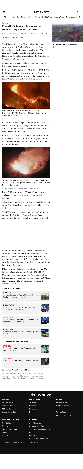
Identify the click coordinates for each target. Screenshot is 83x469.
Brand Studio (7, 432)
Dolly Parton (21, 17)
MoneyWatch (59, 17)
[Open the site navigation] (16, 12)
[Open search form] (78, 12)
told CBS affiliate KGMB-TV (36, 70)
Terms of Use (61, 412)
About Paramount (35, 423)
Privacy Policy (61, 403)
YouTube (32, 403)
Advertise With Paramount (39, 426)
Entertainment (71, 17)
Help (31, 432)
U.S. (4, 17)
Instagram (33, 409)
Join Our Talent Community (39, 429)
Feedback (33, 435)
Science (5, 23)
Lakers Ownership (9, 412)
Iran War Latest (7, 406)
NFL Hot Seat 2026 (9, 409)
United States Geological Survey (19, 370)
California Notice (62, 406)
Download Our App (9, 429)
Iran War (12, 17)
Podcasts (5, 426)
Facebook (33, 406)
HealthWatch (47, 17)
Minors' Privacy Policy (64, 415)
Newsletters (6, 423)
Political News (7, 403)
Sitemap (5, 435)
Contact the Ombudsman (38, 438)
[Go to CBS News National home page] (41, 12)
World (30, 17)
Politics (37, 17)
